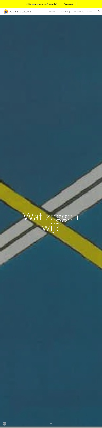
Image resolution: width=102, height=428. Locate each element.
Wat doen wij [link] (78, 11)
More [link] (89, 11)
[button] (99, 11)
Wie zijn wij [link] (65, 11)
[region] (51, 4)
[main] (51, 221)
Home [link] (52, 11)
